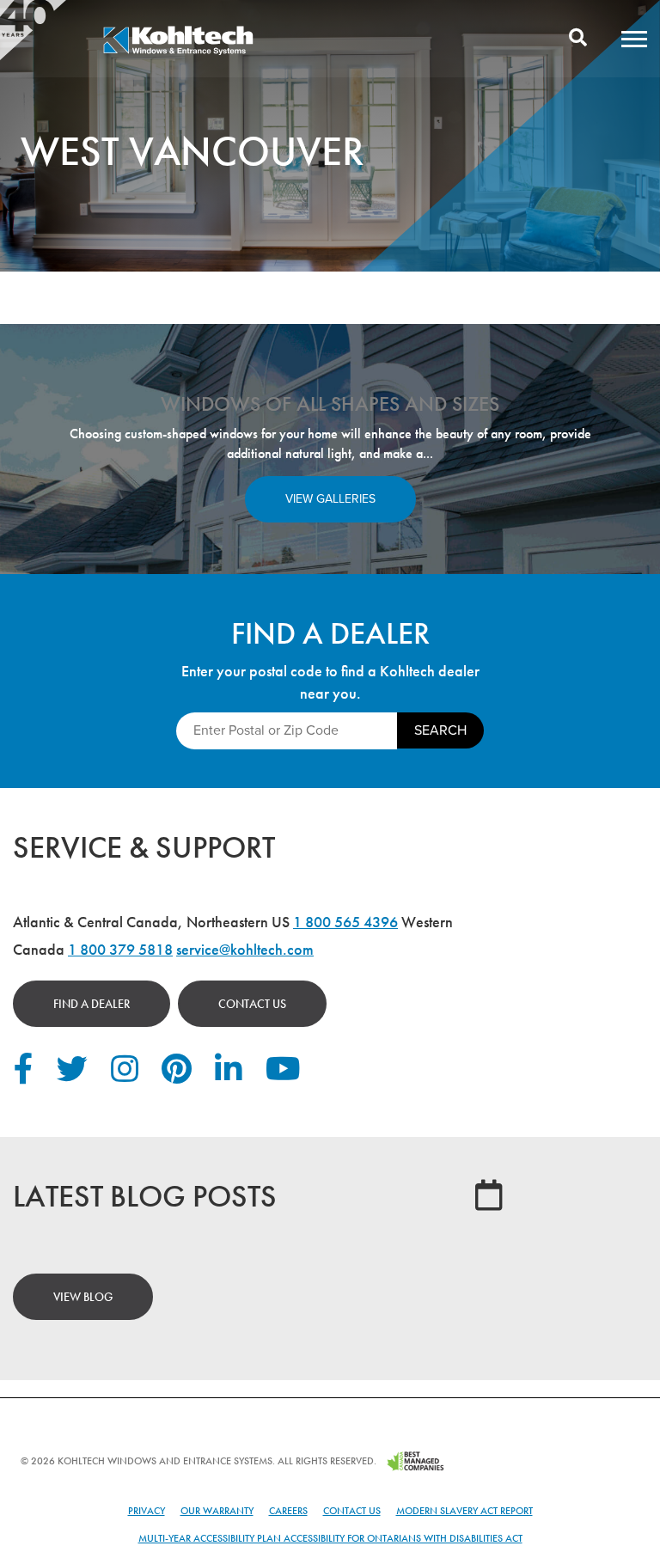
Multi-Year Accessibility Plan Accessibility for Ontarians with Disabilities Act (330, 1538)
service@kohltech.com (245, 949)
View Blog (83, 1297)
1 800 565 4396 (345, 922)
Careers (288, 1511)
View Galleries (330, 499)
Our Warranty (217, 1511)
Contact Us (252, 1003)
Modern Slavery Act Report (464, 1511)
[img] (178, 52)
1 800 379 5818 (120, 949)
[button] (634, 38)
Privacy (146, 1511)
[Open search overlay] (578, 38)
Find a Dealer (91, 1003)
